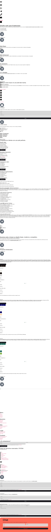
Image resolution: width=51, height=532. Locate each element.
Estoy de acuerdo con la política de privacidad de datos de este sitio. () (11, 489)
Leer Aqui (20, 489)
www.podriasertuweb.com (3, 449)
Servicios (1, 464)
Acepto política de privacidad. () (6, 499)
